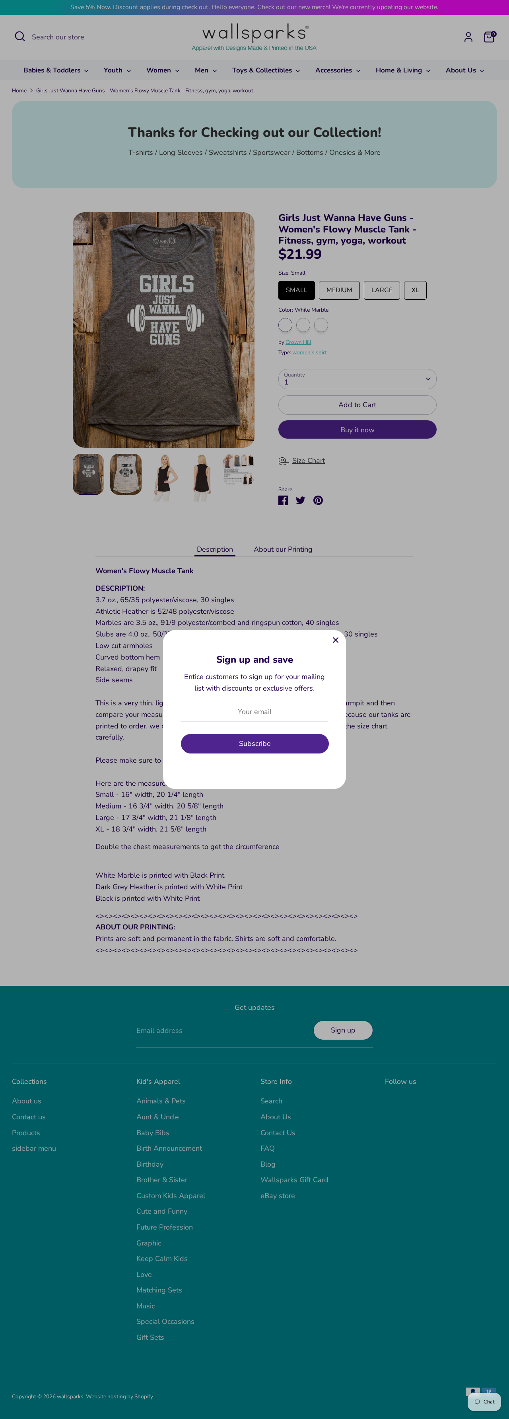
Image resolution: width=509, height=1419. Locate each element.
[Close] (335, 640)
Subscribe (255, 743)
